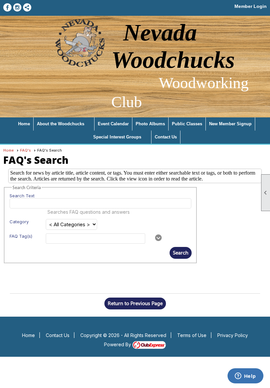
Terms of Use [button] (191, 335)
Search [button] (180, 252)
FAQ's (25, 150)
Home (24, 123)
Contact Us (166, 136)
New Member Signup (230, 123)
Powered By (118, 344)
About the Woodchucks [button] (60, 123)
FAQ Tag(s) (21, 236)
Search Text (22, 195)
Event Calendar (113, 123)
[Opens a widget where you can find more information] (245, 376)
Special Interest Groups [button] (117, 136)
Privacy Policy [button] (232, 335)
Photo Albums (150, 123)
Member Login (250, 6)
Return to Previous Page (135, 303)
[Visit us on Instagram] (17, 7)
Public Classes (187, 123)
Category (19, 221)
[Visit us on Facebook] (7, 7)
